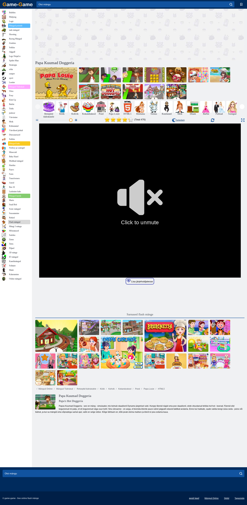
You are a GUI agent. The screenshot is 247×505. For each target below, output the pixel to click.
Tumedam (180, 120)
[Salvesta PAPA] (155, 74)
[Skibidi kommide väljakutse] (45, 361)
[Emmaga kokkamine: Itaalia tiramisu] (176, 361)
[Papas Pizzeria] (89, 74)
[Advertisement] (87, 34)
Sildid (226, 498)
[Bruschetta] (166, 336)
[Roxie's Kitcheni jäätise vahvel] (89, 361)
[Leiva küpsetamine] (67, 377)
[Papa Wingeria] (133, 91)
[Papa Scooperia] (89, 327)
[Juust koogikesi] (122, 353)
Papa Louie (148, 389)
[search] (231, 4)
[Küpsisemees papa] (176, 74)
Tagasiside (239, 498)
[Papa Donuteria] (111, 327)
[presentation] (37, 106)
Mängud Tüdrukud (64, 389)
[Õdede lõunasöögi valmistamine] (220, 361)
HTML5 (161, 389)
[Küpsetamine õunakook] (198, 327)
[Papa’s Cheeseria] (133, 327)
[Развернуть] (242, 120)
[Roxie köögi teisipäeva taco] (67, 361)
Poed (137, 389)
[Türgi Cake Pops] (89, 344)
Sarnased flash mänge (140, 314)
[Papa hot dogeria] (111, 91)
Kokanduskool (124, 389)
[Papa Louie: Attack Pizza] (56, 83)
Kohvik (111, 389)
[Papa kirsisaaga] (198, 74)
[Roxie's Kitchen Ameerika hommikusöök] (198, 361)
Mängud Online (45, 389)
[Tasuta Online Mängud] (18, 4)
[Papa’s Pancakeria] (56, 336)
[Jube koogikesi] (220, 327)
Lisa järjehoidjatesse (142, 281)
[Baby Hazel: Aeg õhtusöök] (198, 344)
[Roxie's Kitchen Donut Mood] (155, 361)
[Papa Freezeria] (111, 74)
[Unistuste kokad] (220, 74)
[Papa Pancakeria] (133, 74)
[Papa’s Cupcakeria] (155, 91)
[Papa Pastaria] (89, 91)
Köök (102, 389)
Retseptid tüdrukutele (86, 389)
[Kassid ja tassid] (45, 377)
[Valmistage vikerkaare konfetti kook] (220, 344)
